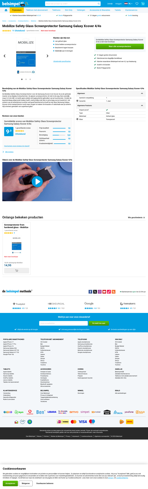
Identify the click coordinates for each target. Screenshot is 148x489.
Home (4, 21)
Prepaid (80, 376)
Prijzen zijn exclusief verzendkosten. (97, 430)
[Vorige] (4, 56)
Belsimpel (44, 390)
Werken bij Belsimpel (57, 436)
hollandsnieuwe (45, 350)
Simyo (42, 360)
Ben (41, 344)
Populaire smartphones (13, 339)
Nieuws (39, 436)
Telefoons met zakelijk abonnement (126, 376)
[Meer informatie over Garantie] (77, 101)
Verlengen (81, 10)
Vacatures (43, 401)
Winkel (81, 390)
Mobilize (33, 21)
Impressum (75, 436)
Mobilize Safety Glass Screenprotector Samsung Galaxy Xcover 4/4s (60, 21)
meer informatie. (98, 432)
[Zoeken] (99, 4)
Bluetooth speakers (46, 384)
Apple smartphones (84, 342)
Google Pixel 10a (8, 354)
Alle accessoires (45, 386)
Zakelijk (118, 369)
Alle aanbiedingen (120, 393)
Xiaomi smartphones (84, 348)
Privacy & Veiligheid (46, 395)
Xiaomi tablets (7, 376)
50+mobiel (43, 342)
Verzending (6, 393)
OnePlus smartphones (85, 346)
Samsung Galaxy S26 (10, 348)
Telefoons (56, 10)
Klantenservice (131, 10)
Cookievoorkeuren (86, 436)
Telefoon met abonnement (37, 10)
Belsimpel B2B (119, 372)
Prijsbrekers (17, 10)
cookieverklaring (122, 478)
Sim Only (68, 10)
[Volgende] (47, 56)
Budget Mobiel (44, 346)
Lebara (42, 354)
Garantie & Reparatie (9, 397)
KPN (41, 352)
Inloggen (118, 4)
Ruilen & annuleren (9, 399)
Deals (117, 390)
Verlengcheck (82, 372)
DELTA (42, 348)
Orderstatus (7, 395)
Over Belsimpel (45, 393)
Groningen (81, 393)
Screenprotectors (23, 21)
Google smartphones (84, 352)
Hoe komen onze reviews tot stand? (17, 146)
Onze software (44, 399)
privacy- (111, 478)
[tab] (22, 79)
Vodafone (43, 363)
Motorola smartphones (85, 350)
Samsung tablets (8, 374)
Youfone (43, 365)
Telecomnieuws (82, 374)
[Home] (6, 10)
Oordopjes (43, 378)
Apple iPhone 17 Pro (9, 344)
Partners (46, 436)
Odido (42, 356)
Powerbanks (44, 376)
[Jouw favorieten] (137, 3)
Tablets (118, 10)
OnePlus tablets (8, 378)
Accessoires (12, 21)
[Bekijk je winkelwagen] (143, 3)
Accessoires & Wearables (100, 10)
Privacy (68, 436)
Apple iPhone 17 (8, 342)
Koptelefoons (44, 380)
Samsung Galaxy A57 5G (11, 350)
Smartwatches (44, 382)
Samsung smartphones (85, 344)
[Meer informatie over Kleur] (77, 119)
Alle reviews (9, 152)
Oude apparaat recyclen (85, 378)
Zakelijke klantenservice (122, 374)
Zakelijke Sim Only (120, 378)
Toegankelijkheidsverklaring (49, 397)
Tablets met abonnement (11, 382)
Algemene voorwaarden (101, 436)
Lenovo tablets (7, 380)
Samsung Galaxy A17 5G (11, 352)
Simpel (42, 358)
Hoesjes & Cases (45, 372)
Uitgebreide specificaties (62, 61)
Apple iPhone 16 (8, 346)
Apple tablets (7, 372)
